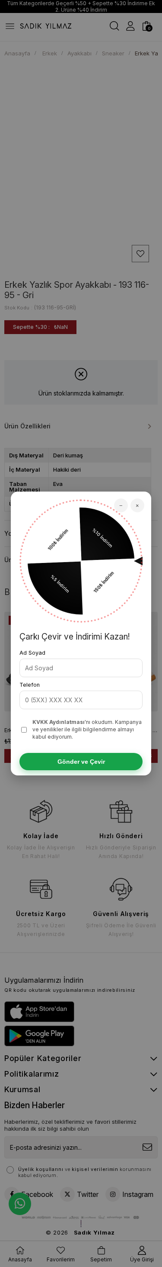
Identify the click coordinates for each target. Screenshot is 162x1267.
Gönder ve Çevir (81, 761)
